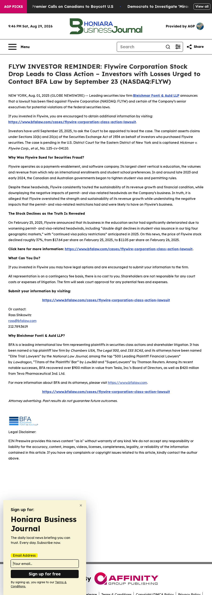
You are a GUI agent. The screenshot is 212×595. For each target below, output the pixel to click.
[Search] (168, 47)
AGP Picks (13, 7)
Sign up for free (45, 573)
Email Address (24, 555)
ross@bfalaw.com (22, 321)
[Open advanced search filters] (178, 47)
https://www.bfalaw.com (127, 383)
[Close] (81, 505)
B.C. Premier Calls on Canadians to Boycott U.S (68, 6)
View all (201, 6)
